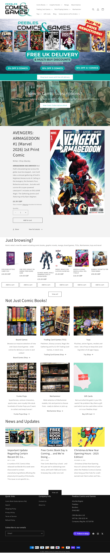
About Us (42, 505)
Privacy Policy (10, 512)
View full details (34, 229)
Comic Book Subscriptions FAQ (16, 501)
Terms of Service (11, 516)
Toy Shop (87, 354)
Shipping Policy (10, 509)
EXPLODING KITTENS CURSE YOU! (8, 270)
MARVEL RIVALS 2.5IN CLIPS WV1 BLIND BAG (62, 270)
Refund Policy (10, 520)
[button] (41, 5)
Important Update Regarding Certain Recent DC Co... (18, 453)
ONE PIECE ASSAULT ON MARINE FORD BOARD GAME (27, 271)
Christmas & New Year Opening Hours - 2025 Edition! (86, 453)
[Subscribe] (41, 533)
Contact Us (42, 501)
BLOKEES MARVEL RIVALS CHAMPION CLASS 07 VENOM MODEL (45, 274)
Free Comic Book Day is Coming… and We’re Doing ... (54, 453)
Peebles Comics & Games (51, 551)
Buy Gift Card (87, 414)
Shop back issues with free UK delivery (55, 77)
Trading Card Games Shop (54, 354)
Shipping (25, 204)
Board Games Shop (20, 357)
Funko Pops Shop (20, 414)
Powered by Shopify (64, 551)
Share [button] (17, 229)
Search (7, 505)
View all (55, 294)
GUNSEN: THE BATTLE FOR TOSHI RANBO (99, 270)
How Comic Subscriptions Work (55, 105)
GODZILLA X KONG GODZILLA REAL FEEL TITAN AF (80, 271)
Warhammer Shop (54, 411)
